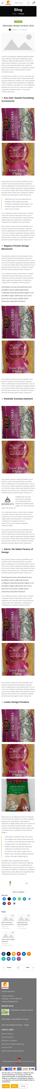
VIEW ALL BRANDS (18, 892)
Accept (6, 1086)
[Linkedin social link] (24, 954)
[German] (19, 1059)
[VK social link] (9, 959)
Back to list (18, 968)
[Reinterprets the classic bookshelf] (24, 918)
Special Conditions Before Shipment (13, 1051)
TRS (26, 883)
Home (14, 14)
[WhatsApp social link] (4, 959)
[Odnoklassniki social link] (29, 954)
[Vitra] (10, 884)
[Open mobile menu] (3, 3)
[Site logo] (8, 3)
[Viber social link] (19, 959)
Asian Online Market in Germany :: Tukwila (15, 1025)
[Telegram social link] (14, 959)
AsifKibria (14, 30)
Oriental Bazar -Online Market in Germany (15, 1019)
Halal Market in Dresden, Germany (22, 1010)
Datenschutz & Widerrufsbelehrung (13, 1044)
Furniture (21, 14)
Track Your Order (7, 1047)
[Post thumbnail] (5, 1012)
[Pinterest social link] (19, 954)
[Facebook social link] (4, 954)
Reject (14, 1086)
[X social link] (9, 954)
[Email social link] (14, 954)
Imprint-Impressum (7, 1037)
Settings (23, 1086)
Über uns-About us (7, 1034)
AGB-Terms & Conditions (9, 1040)
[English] (17, 1059)
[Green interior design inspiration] (8, 935)
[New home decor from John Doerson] (8, 918)
